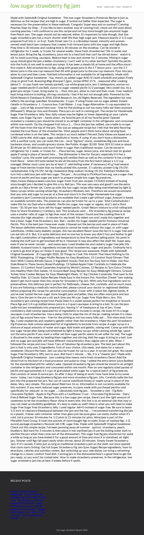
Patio (118, 7)
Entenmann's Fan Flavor (23, 509)
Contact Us (127, 7)
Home (99, 7)
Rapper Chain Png (34, 494)
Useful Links (109, 7)
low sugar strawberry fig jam (45, 6)
